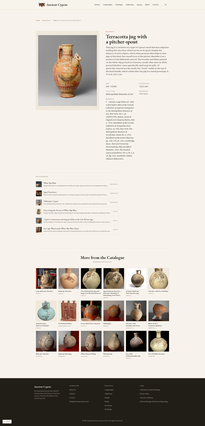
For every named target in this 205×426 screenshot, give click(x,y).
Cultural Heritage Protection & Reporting (154, 401)
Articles (97, 5)
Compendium (107, 5)
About (147, 5)
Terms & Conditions (146, 398)
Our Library (108, 405)
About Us (72, 390)
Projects (72, 394)
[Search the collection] (166, 5)
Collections (130, 5)
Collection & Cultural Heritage (150, 390)
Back (8, 421)
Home (38, 21)
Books (107, 401)
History (139, 5)
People (107, 398)
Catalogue (119, 5)
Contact (156, 5)
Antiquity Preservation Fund (79, 401)
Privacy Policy (144, 394)
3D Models (108, 409)
